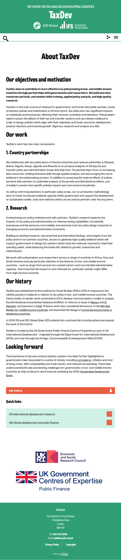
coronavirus (84, 360)
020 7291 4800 (60, 534)
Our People (15, 390)
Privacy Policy (52, 544)
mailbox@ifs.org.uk (63, 538)
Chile (39, 306)
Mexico (95, 302)
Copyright (71, 544)
